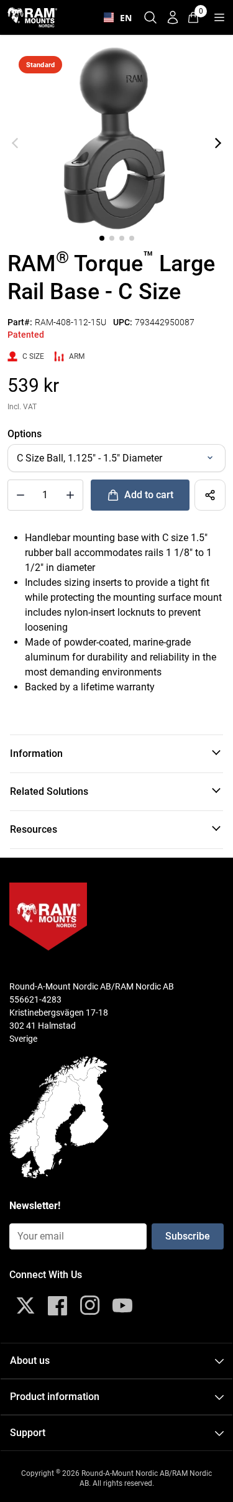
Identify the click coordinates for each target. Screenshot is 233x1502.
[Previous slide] (14, 143)
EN (123, 18)
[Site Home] (32, 17)
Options (24, 434)
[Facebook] (58, 1305)
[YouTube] (122, 1305)
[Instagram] (90, 1305)
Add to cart (148, 495)
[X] (25, 1305)
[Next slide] (218, 143)
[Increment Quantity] (20, 495)
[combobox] (114, 17)
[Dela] (210, 495)
